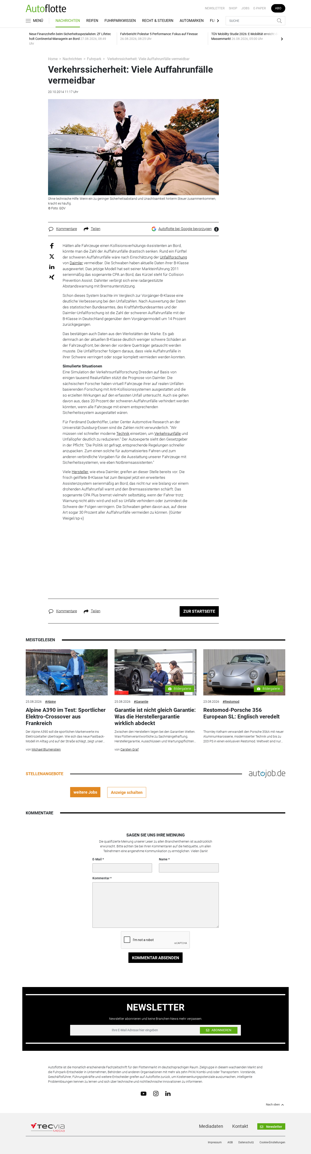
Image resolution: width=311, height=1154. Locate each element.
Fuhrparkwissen (120, 20)
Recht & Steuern (157, 20)
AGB (230, 1142)
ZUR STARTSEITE (199, 611)
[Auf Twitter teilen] (51, 256)
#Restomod (231, 701)
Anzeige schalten (127, 792)
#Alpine (50, 701)
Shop (233, 8)
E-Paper (259, 8)
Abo (278, 8)
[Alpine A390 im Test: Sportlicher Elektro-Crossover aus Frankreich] (67, 672)
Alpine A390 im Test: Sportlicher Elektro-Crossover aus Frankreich (66, 716)
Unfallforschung (173, 257)
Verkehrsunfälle (167, 433)
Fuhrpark (94, 59)
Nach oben (273, 1104)
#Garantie (141, 701)
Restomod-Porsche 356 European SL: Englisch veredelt (241, 713)
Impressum (215, 1142)
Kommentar (101, 878)
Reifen (92, 20)
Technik (122, 433)
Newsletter (215, 8)
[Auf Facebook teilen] (52, 245)
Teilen (95, 229)
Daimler (76, 263)
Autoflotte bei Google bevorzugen (185, 229)
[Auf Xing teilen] (51, 277)
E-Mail (97, 859)
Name (163, 859)
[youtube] (143, 1093)
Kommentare (66, 229)
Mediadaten (211, 1126)
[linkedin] (168, 1093)
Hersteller (80, 471)
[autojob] (267, 773)
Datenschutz (246, 1142)
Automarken (192, 20)
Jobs (245, 8)
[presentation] (281, 39)
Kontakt (240, 1126)
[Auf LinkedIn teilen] (51, 266)
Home (53, 59)
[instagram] (155, 1093)
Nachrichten (68, 20)
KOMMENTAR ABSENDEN (155, 957)
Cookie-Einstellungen (272, 1142)
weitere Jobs (85, 792)
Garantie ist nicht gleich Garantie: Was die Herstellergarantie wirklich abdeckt (155, 716)
